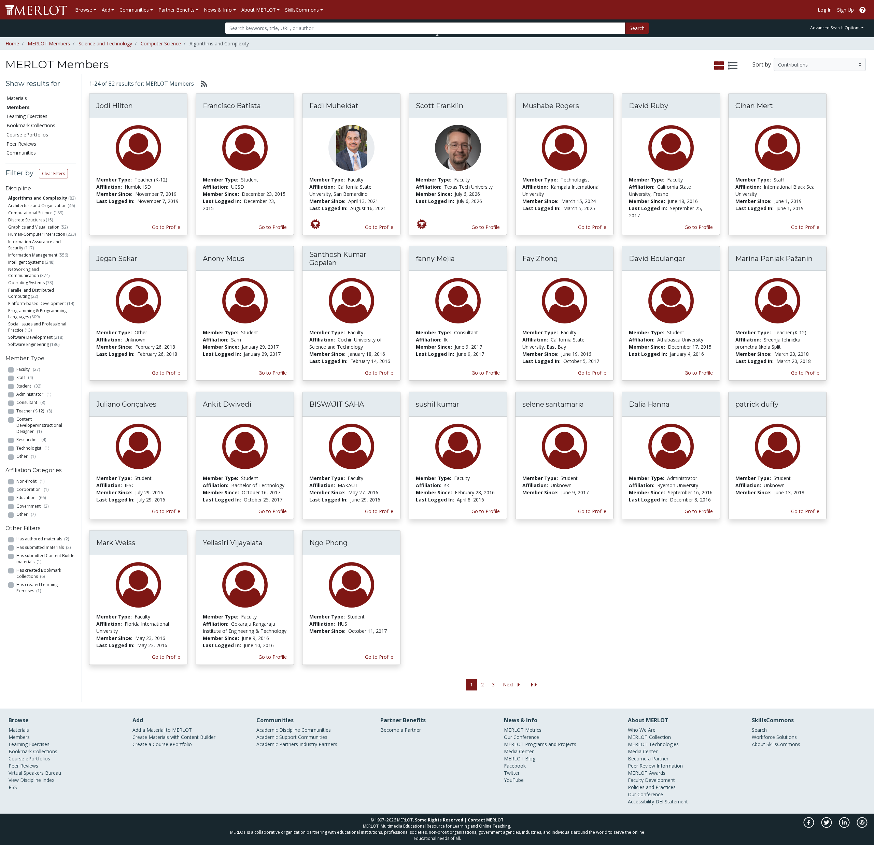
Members (19, 737)
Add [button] (106, 9)
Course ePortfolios (27, 134)
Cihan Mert (754, 106)
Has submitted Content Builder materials (46, 559)
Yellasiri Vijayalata (233, 543)
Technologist (32, 448)
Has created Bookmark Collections (38, 573)
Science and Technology (105, 43)
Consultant (30, 402)
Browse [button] (83, 9)
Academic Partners (277, 744)
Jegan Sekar (116, 258)
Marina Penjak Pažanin (774, 258)
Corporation (32, 489)
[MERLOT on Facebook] (809, 826)
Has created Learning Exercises (37, 588)
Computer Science (161, 43)
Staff (24, 377)
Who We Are (642, 730)
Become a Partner (400, 730)
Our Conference (521, 737)
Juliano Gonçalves (126, 404)
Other (26, 456)
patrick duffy (756, 404)
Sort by (761, 64)
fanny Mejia (435, 258)
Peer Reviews (21, 144)
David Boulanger (657, 258)
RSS (13, 787)
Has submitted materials (43, 547)
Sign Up (845, 9)
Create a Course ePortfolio (162, 744)
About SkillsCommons (776, 744)
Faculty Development (651, 780)
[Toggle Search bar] (437, 34)
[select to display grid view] (719, 66)
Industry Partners (318, 744)
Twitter (512, 773)
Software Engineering (28, 344)
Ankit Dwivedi (227, 404)
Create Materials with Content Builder (173, 737)
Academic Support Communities (291, 737)
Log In (825, 9)
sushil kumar (437, 404)
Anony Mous (223, 258)
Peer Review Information (655, 765)
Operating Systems (26, 283)
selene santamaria (553, 404)
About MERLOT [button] (258, 9)
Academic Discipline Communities (293, 730)
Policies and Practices (652, 787)
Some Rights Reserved (439, 820)
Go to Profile (166, 227)
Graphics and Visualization (33, 227)
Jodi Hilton (114, 106)
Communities (21, 152)
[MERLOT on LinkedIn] (844, 826)
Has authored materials (42, 539)
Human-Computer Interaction (36, 234)
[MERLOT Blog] (862, 826)
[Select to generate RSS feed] (201, 83)
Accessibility (641, 801)
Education (31, 497)
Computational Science (30, 213)
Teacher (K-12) (34, 411)
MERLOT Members (49, 43)
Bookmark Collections (30, 125)
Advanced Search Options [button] (835, 28)
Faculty (28, 369)
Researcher (31, 439)
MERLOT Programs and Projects (540, 744)
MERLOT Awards (646, 773)
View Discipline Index (31, 780)
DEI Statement (672, 801)
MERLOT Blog (519, 758)
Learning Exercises (26, 116)
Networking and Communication (23, 272)
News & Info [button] (218, 9)
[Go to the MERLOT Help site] (863, 9)
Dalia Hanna (649, 404)
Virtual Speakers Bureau (35, 773)
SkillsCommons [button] (302, 9)
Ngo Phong (328, 543)
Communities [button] (134, 9)
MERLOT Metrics (522, 730)
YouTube (514, 780)
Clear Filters (53, 173)
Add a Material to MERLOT (162, 730)
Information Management (32, 255)
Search (637, 28)
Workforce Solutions (774, 737)
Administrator (33, 394)
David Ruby (648, 106)
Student (28, 386)
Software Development (30, 337)
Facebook (515, 765)
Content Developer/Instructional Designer (39, 425)
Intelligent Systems (26, 262)
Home (12, 43)
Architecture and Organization (37, 205)
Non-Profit (30, 481)
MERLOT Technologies (653, 744)
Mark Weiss (115, 543)
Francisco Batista (232, 106)
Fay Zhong (540, 258)
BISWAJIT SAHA (336, 404)
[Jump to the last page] (534, 685)
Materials (16, 98)
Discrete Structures (26, 220)
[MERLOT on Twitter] (827, 826)
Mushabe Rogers (550, 106)
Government (32, 506)
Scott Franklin (439, 106)
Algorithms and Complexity (37, 198)
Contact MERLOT (486, 820)
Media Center (519, 751)
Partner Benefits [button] (176, 9)
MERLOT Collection (649, 737)
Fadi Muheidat (333, 106)
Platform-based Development (37, 303)
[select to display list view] (732, 66)
